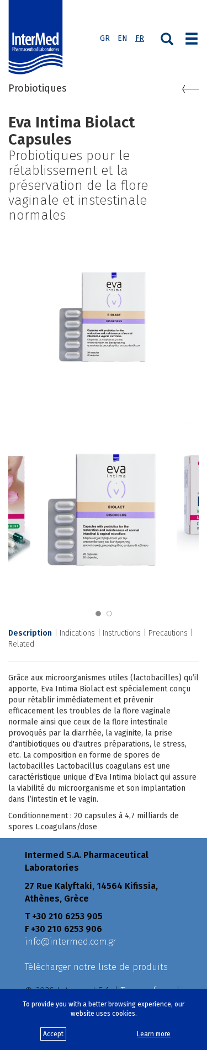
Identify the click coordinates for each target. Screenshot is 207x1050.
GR (105, 38)
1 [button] (98, 613)
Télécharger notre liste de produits (96, 967)
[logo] (38, 37)
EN (123, 38)
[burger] (191, 37)
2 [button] (109, 613)
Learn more (154, 1034)
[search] (167, 38)
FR (139, 38)
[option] (103, 503)
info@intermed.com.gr (70, 941)
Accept (53, 1034)
